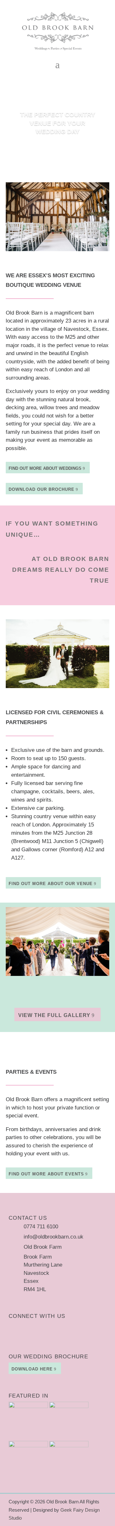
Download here (32, 1369)
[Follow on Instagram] (14, 1327)
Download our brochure (41, 489)
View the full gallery (54, 1015)
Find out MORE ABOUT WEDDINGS (45, 468)
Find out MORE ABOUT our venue (51, 883)
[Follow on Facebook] (26, 1327)
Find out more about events (46, 1174)
